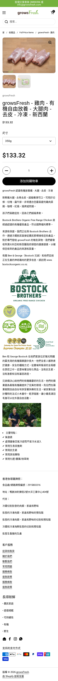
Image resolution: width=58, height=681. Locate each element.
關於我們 (7, 556)
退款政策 (7, 576)
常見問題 (7, 566)
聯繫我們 (7, 561)
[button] (52, 12)
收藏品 (12, 32)
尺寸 (5, 133)
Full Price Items (26, 32)
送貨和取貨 (8, 551)
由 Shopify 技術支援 (13, 676)
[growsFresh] (28, 12)
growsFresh (22, 672)
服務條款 (7, 571)
